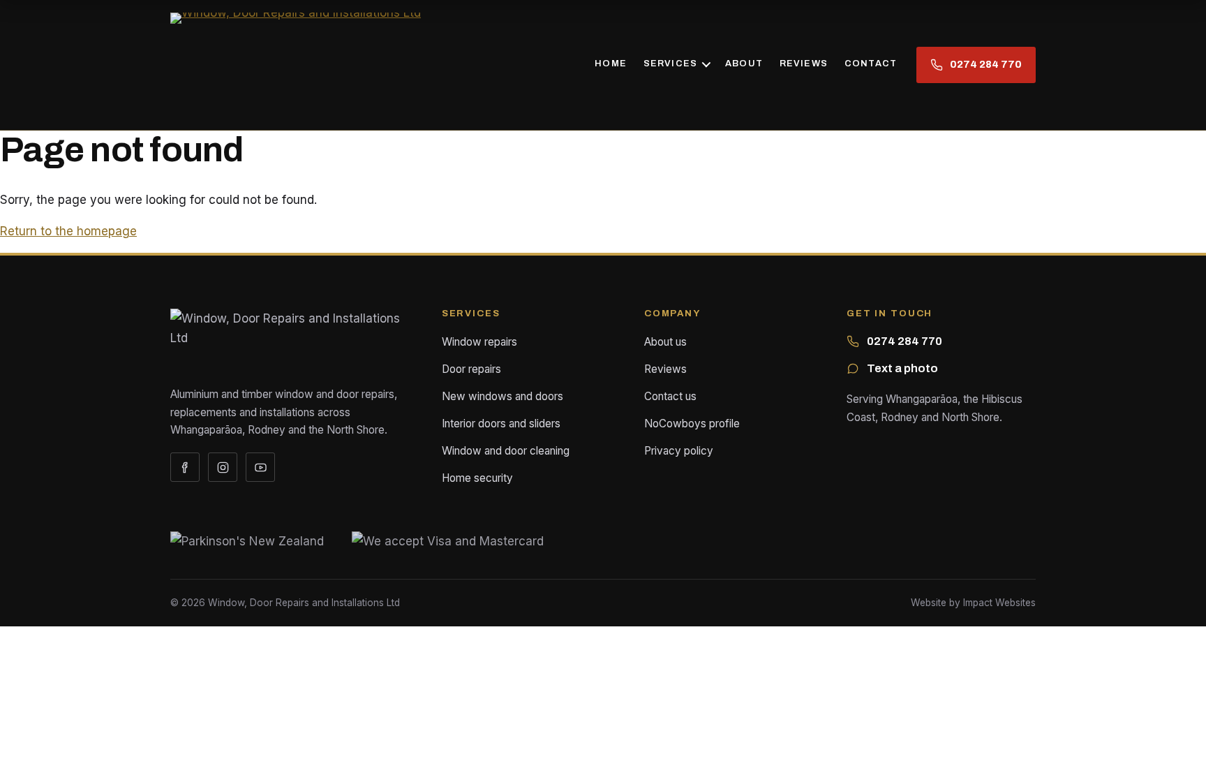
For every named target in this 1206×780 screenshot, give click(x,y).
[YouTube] (260, 467)
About (744, 63)
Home (611, 63)
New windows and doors (502, 396)
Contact (870, 63)
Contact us (670, 396)
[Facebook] (185, 467)
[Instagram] (222, 467)
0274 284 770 (904, 341)
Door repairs (471, 369)
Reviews (804, 63)
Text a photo (902, 368)
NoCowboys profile (692, 423)
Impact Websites (999, 602)
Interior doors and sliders (501, 423)
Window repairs (479, 341)
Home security (477, 478)
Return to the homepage (68, 231)
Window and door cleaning (506, 450)
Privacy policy (678, 450)
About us (665, 341)
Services (670, 63)
